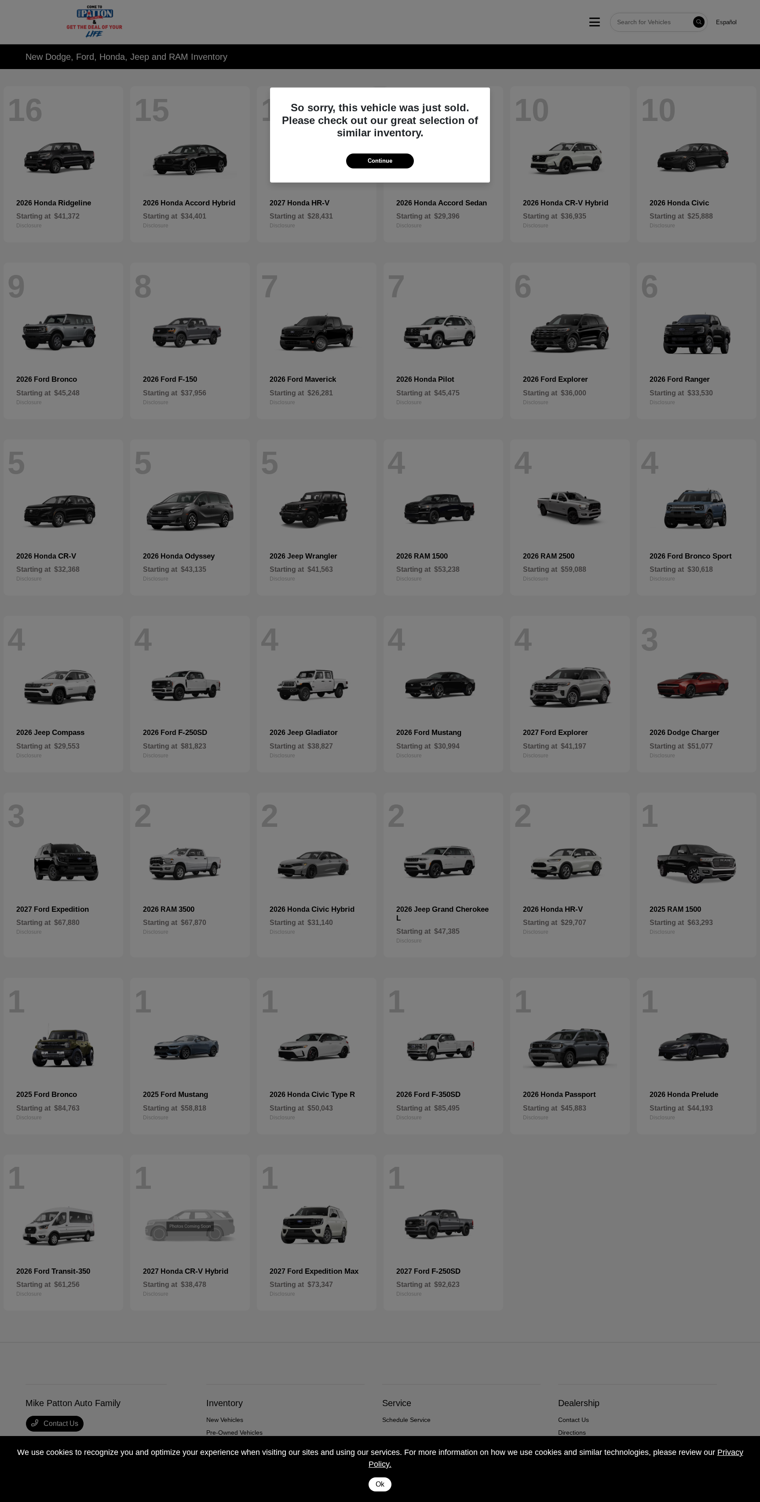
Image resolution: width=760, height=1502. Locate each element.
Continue (380, 160)
